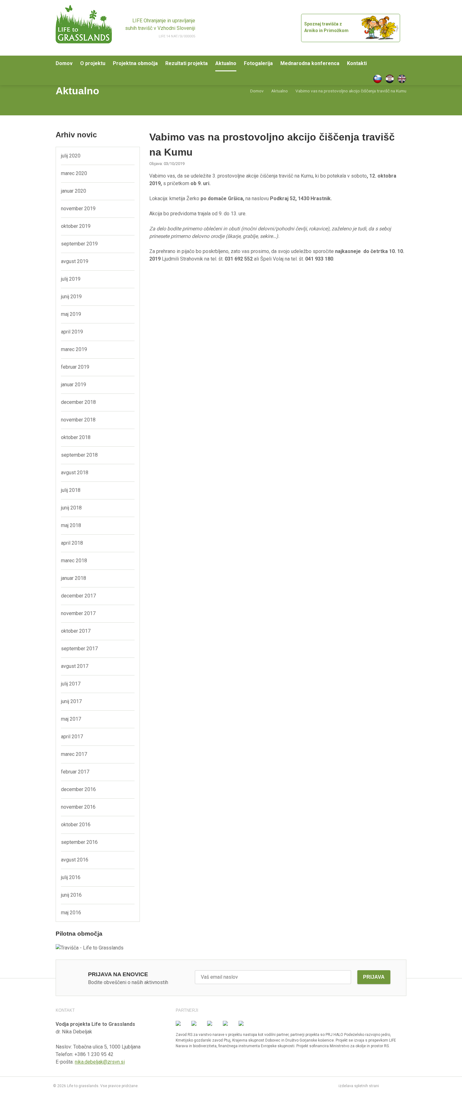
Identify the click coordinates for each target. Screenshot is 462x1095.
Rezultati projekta (186, 63)
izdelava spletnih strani (358, 1086)
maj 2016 (71, 913)
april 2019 (72, 332)
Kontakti (357, 63)
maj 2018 (71, 525)
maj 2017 (71, 719)
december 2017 (78, 596)
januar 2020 (73, 191)
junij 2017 (71, 701)
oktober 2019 (76, 226)
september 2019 (79, 244)
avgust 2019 (74, 261)
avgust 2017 (74, 666)
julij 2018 (70, 490)
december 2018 (78, 402)
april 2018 (72, 543)
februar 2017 (75, 772)
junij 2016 (71, 895)
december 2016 (78, 789)
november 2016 (78, 807)
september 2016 (79, 842)
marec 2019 (74, 349)
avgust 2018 (74, 473)
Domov (64, 63)
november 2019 (78, 209)
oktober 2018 (76, 437)
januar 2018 (73, 578)
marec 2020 (74, 173)
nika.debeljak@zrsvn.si (100, 1062)
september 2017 (79, 649)
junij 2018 (71, 508)
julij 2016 (70, 877)
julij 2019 (70, 279)
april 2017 (72, 737)
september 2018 (79, 455)
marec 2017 (74, 754)
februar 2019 (75, 367)
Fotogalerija (258, 63)
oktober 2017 (76, 631)
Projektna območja (135, 63)
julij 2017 (70, 684)
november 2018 (78, 420)
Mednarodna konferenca (309, 63)
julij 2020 (70, 156)
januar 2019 (73, 385)
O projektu (92, 63)
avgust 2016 (74, 860)
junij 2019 (71, 297)
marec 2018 (74, 561)
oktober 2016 (76, 825)
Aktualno (225, 63)
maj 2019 (71, 314)
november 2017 (78, 613)
